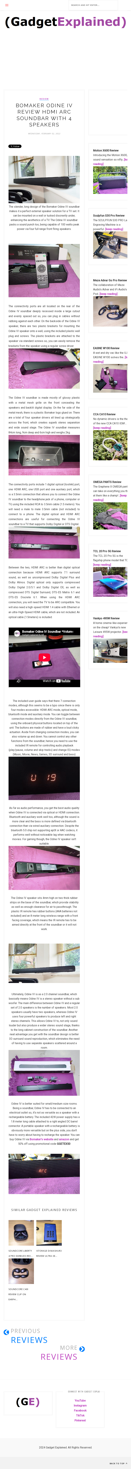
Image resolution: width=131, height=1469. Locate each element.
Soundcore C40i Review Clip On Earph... (18, 1294)
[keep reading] (114, 229)
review (44, 99)
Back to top (117, 1463)
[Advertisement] (65, 64)
